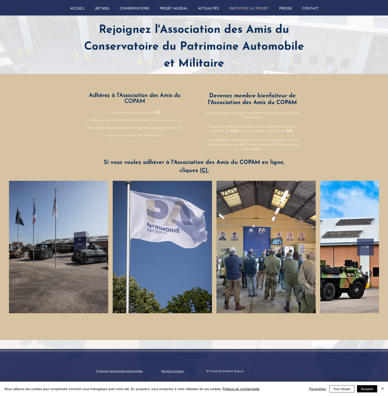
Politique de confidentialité (241, 389)
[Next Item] (365, 247)
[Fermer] (382, 388)
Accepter (367, 389)
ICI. (204, 170)
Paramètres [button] (317, 389)
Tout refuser (342, 389)
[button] (208, 8)
